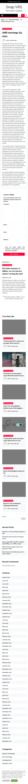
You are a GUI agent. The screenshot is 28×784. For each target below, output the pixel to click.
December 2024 (6, 643)
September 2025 (7, 613)
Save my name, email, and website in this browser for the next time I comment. (15, 248)
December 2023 (6, 669)
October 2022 (6, 715)
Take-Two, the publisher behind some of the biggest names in (12, 407)
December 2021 (6, 741)
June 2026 (5, 584)
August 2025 (6, 616)
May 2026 (5, 587)
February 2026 (6, 597)
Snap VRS (14, 7)
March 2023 (5, 698)
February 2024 (6, 662)
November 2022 (6, 711)
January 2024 (6, 666)
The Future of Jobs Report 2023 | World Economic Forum (13, 374)
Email (5, 232)
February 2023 (6, 702)
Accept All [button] (14, 780)
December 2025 (6, 603)
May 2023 (5, 692)
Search (4, 516)
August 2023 (6, 682)
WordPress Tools (7, 763)
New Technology (7, 28)
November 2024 (6, 646)
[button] (19, 15)
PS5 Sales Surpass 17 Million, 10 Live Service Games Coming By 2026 (12, 271)
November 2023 (6, 672)
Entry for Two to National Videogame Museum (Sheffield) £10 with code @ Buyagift (12, 505)
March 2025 (5, 633)
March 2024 (5, 659)
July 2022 (5, 725)
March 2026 (5, 594)
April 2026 (5, 590)
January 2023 (6, 705)
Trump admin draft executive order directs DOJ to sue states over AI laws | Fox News (13, 440)
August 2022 (6, 721)
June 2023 (5, 689)
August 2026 (6, 577)
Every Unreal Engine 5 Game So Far (13, 472)
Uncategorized (6, 760)
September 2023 (7, 679)
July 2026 (5, 580)
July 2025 (5, 620)
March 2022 (5, 731)
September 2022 (7, 718)
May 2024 (5, 652)
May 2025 (5, 626)
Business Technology (8, 753)
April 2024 (5, 656)
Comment (6, 204)
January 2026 (6, 600)
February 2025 (6, 636)
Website (5, 239)
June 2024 (5, 649)
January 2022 (6, 738)
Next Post (5, 262)
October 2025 (6, 610)
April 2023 (5, 695)
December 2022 (6, 708)
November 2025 (6, 607)
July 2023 (5, 685)
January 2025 (6, 639)
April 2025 (5, 630)
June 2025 (5, 623)
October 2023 (6, 675)
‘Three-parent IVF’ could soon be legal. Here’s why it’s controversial (13, 342)
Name (5, 224)
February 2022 (6, 734)
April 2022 (5, 728)
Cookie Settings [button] (6, 780)
